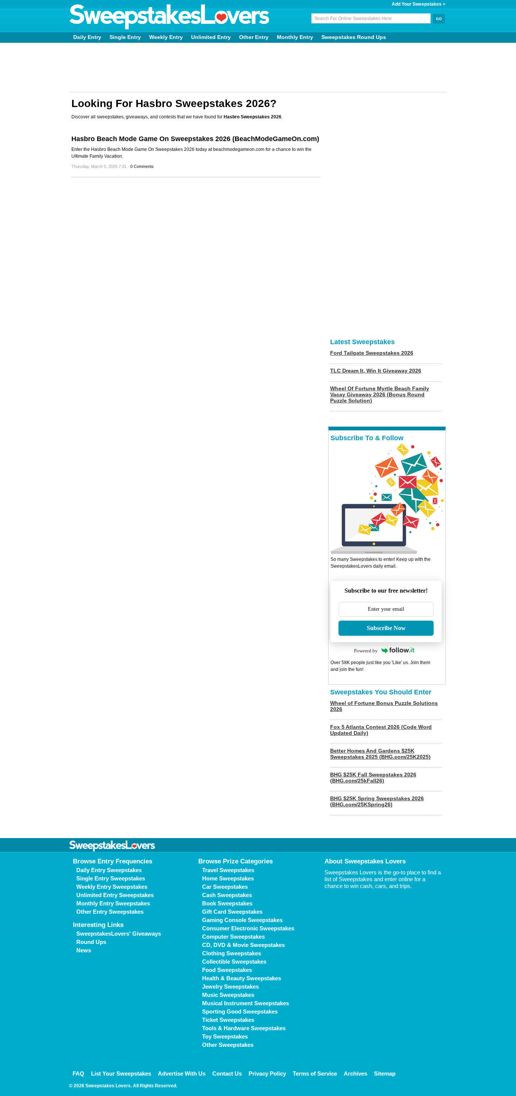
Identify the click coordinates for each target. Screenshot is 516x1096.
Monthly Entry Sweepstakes (113, 903)
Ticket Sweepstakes (228, 1020)
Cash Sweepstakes (227, 895)
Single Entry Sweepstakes (110, 878)
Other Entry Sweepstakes (110, 911)
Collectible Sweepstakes (234, 961)
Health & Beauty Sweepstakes (241, 978)
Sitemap (384, 1073)
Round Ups (91, 942)
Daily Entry (87, 37)
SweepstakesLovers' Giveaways (118, 933)
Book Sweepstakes (227, 903)
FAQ (78, 1073)
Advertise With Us (181, 1073)
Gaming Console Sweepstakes (242, 920)
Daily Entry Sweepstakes (109, 870)
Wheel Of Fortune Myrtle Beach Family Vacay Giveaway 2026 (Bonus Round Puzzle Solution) (379, 394)
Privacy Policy (267, 1073)
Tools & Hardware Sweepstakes (244, 1028)
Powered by (366, 651)
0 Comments (142, 166)
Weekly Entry (166, 37)
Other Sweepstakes (227, 1045)
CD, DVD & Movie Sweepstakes (243, 945)
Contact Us (227, 1073)
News (83, 950)
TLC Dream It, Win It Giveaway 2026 (375, 371)
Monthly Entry (295, 37)
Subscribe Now (386, 628)
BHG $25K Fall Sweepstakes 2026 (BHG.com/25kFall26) (373, 778)
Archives (355, 1073)
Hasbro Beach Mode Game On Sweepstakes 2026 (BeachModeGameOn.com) (195, 139)
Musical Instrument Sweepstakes (245, 1003)
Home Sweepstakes (228, 878)
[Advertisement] (258, 67)
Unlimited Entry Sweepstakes (115, 895)
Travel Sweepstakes (228, 870)
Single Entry (125, 37)
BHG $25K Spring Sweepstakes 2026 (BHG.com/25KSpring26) (377, 801)
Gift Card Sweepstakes (232, 911)
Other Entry (254, 37)
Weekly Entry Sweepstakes (111, 886)
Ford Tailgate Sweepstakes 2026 (371, 353)
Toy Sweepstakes (225, 1036)
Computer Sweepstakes (233, 936)
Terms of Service (315, 1073)
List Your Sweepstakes (121, 1073)
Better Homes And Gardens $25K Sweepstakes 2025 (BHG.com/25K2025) (380, 754)
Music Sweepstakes (228, 995)
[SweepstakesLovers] (169, 17)
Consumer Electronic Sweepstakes (248, 928)
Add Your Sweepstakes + (418, 4)
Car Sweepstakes (225, 886)
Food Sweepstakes (227, 970)
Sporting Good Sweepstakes (240, 1011)
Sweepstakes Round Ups (353, 37)
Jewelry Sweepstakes (230, 986)
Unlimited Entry (211, 37)
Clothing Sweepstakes (231, 953)
